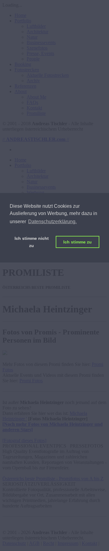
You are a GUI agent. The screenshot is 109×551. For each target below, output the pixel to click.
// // (35, 139)
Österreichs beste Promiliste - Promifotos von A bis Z (53, 478)
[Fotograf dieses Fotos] (24, 440)
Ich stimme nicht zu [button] (32, 242)
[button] (23, 20)
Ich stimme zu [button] (77, 242)
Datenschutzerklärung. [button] (52, 221)
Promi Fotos (31, 380)
